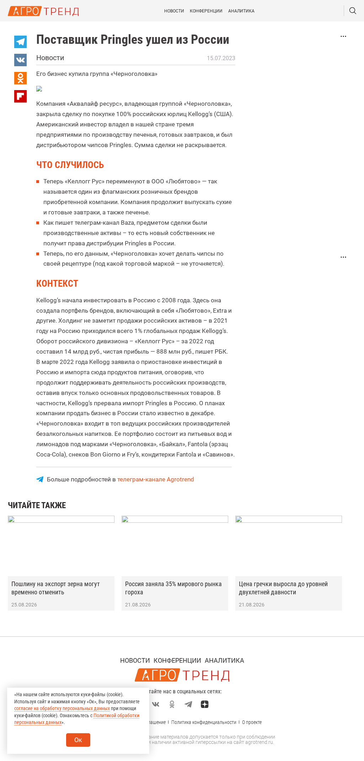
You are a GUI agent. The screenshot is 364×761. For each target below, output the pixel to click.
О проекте (252, 722)
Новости (174, 11)
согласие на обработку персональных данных (62, 708)
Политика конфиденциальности (203, 722)
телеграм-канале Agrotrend (155, 479)
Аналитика (241, 11)
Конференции (206, 11)
